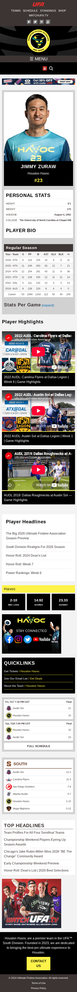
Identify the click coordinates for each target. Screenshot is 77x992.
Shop (62, 10)
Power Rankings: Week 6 (23, 573)
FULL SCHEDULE (38, 746)
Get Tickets (11, 671)
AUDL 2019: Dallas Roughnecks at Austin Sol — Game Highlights (38, 498)
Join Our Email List (15, 678)
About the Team (14, 685)
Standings (48, 10)
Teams (16, 10)
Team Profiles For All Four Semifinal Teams (34, 832)
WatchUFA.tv (38, 15)
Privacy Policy (38, 988)
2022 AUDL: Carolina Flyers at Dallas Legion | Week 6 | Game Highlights (36, 379)
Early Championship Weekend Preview (31, 863)
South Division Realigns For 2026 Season (35, 547)
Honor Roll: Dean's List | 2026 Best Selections (36, 870)
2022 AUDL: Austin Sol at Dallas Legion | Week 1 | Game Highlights (38, 438)
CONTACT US (38, 963)
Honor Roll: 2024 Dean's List (26, 555)
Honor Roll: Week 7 (19, 564)
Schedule (30, 10)
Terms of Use (39, 983)
